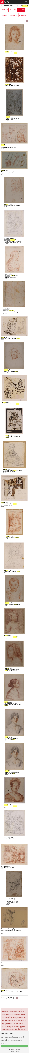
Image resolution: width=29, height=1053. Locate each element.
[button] (14, 1049)
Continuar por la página (7, 998)
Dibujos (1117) (21, 10)
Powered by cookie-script (14, 1051)
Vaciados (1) (5, 15)
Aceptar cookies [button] (14, 1046)
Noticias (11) (5, 10)
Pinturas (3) (13, 10)
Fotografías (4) (13, 15)
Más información (23, 52)
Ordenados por (9, 21)
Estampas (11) (22, 15)
